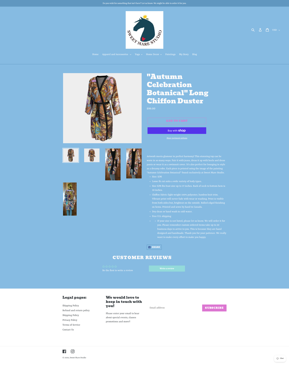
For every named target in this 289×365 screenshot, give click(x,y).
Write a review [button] (167, 268)
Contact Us (68, 329)
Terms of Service (71, 325)
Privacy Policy (69, 320)
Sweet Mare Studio (78, 358)
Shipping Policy (70, 305)
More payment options (177, 138)
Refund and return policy (76, 310)
